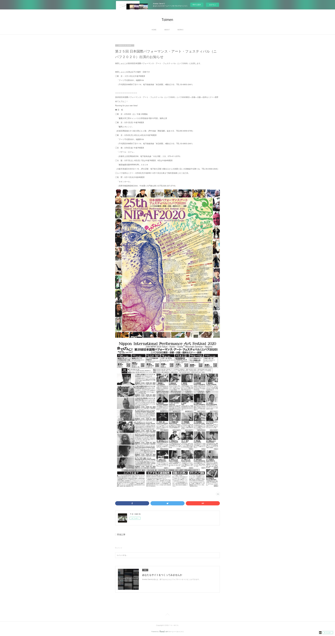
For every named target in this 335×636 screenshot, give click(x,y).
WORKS (180, 30)
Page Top (167, 614)
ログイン (212, 4)
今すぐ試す (196, 4)
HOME (154, 30)
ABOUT (167, 30)
